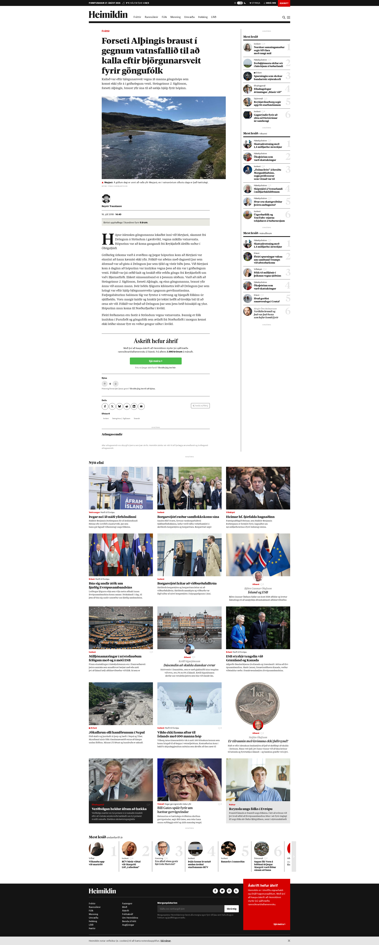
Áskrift (125, 910)
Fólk (164, 16)
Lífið (213, 16)
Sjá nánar (165, 940)
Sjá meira (155, 361)
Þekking (203, 16)
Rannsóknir (151, 16)
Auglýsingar (128, 924)
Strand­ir (137, 418)
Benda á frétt (129, 921)
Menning (175, 16)
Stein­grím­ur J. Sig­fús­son (121, 418)
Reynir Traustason (112, 206)
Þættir (92, 928)
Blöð (124, 906)
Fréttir (137, 16)
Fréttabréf (127, 914)
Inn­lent (106, 418)
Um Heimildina (130, 917)
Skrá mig (231, 908)
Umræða (189, 16)
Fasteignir (127, 903)
